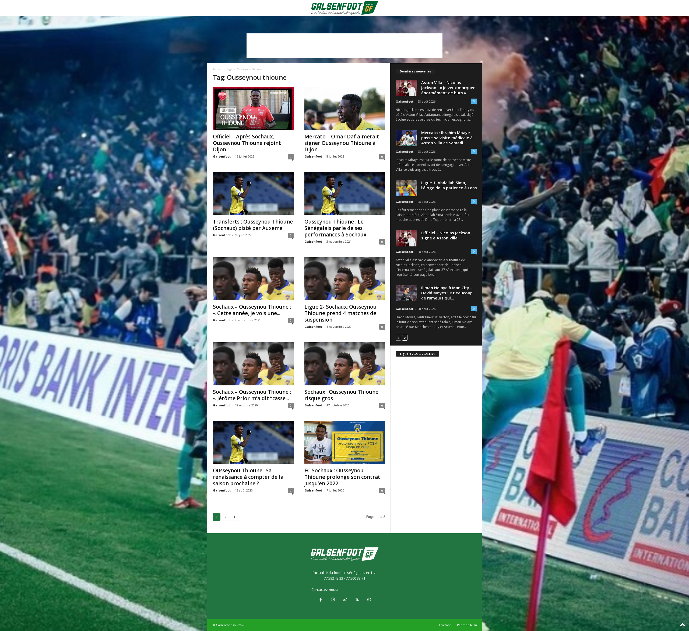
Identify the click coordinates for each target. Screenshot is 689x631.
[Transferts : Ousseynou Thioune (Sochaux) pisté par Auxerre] (253, 193)
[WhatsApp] (368, 600)
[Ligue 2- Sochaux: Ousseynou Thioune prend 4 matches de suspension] (344, 278)
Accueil (217, 69)
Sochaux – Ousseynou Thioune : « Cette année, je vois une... (252, 310)
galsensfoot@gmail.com (358, 589)
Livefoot (445, 625)
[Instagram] (333, 600)
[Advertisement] (344, 45)
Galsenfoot (222, 156)
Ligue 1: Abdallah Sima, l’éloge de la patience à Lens (449, 185)
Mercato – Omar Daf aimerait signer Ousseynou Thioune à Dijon (341, 143)
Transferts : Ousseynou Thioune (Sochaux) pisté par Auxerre (253, 225)
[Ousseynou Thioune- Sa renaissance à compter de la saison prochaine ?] (253, 442)
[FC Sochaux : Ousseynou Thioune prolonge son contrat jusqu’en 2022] (344, 442)
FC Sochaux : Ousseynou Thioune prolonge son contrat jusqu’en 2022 (342, 477)
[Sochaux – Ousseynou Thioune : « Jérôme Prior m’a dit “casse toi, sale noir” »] (253, 363)
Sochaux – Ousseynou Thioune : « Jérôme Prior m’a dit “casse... (252, 395)
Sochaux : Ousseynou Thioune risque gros (341, 395)
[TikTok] (345, 600)
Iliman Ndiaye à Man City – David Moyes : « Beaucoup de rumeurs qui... (447, 293)
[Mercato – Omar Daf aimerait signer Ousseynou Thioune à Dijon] (344, 108)
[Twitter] (357, 600)
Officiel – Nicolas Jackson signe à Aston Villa (445, 235)
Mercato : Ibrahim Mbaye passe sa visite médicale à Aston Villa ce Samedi (447, 137)
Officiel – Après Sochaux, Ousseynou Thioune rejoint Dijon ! (247, 143)
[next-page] (404, 337)
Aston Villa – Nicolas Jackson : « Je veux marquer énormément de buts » (448, 87)
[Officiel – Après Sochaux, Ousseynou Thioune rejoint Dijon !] (253, 108)
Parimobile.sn (467, 625)
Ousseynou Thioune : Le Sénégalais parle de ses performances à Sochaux (335, 228)
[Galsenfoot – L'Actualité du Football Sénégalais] (344, 8)
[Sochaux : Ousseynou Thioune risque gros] (344, 363)
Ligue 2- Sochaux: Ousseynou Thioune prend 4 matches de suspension (340, 313)
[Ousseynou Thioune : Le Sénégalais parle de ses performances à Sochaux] (344, 193)
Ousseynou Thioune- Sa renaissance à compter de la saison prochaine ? (248, 477)
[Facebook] (321, 600)
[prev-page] (398, 337)
